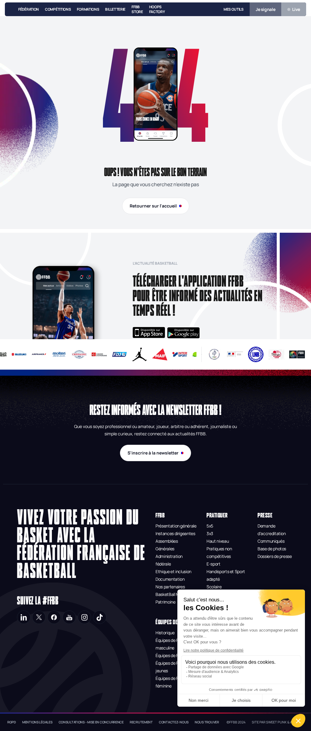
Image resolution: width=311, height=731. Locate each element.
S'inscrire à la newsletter (153, 453)
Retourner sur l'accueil (153, 206)
